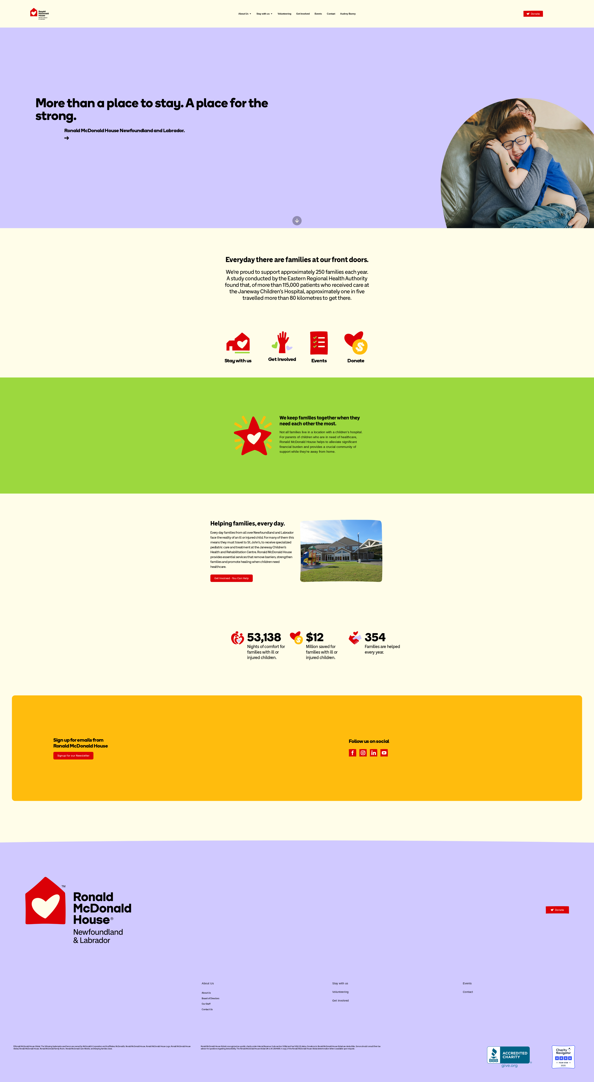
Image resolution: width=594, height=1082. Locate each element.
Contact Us (207, 1009)
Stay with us (238, 361)
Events (319, 361)
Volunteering (340, 991)
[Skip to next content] (297, 220)
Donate (355, 361)
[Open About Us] (250, 13)
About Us (206, 992)
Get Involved (282, 359)
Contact (468, 991)
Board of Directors (210, 998)
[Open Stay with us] (271, 13)
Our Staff (206, 1003)
